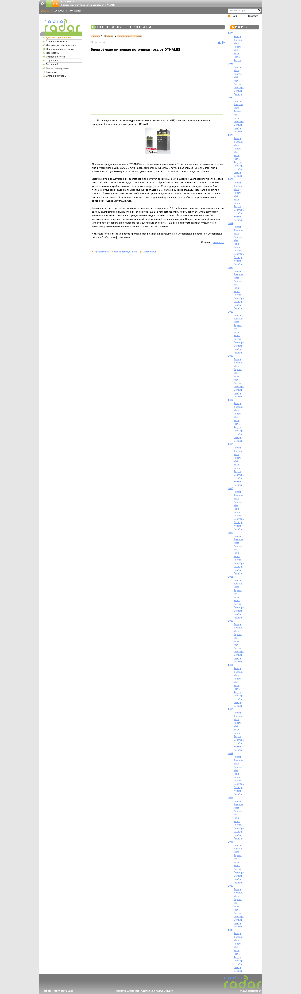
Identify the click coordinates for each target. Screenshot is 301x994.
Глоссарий (52, 64)
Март (236, 43)
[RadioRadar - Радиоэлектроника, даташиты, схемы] (61, 25)
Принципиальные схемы (60, 49)
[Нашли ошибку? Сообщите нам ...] (219, 42)
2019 (230, 311)
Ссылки (145, 990)
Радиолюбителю (55, 56)
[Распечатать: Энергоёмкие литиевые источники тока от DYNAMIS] (223, 42)
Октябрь (238, 91)
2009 (230, 753)
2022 (230, 179)
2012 (230, 621)
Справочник (53, 60)
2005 (230, 930)
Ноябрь (237, 128)
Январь (237, 36)
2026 (230, 33)
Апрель (238, 46)
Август (237, 60)
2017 (230, 400)
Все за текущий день (125, 251)
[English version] (55, 3)
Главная (95, 36)
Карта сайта (60, 990)
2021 (230, 223)
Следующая (149, 251)
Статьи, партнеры (56, 75)
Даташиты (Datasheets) (59, 37)
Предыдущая (101, 251)
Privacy (169, 990)
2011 (230, 665)
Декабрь (238, 94)
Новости (47, 10)
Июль (237, 57)
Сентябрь (239, 87)
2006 (230, 886)
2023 (230, 135)
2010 (230, 709)
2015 (230, 488)
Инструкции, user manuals (61, 45)
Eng (71, 990)
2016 (230, 444)
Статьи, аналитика (56, 41)
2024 (230, 97)
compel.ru (218, 242)
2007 (230, 842)
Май (236, 50)
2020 (230, 267)
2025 (230, 63)
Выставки (51, 72)
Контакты (75, 10)
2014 (230, 532)
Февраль (238, 40)
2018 (230, 356)
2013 (230, 576)
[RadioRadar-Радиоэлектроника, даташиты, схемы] (42, 3)
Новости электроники (129, 36)
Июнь (237, 53)
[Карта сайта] (49, 3)
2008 (230, 797)
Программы (52, 52)
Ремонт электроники (57, 68)
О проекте (61, 10)
